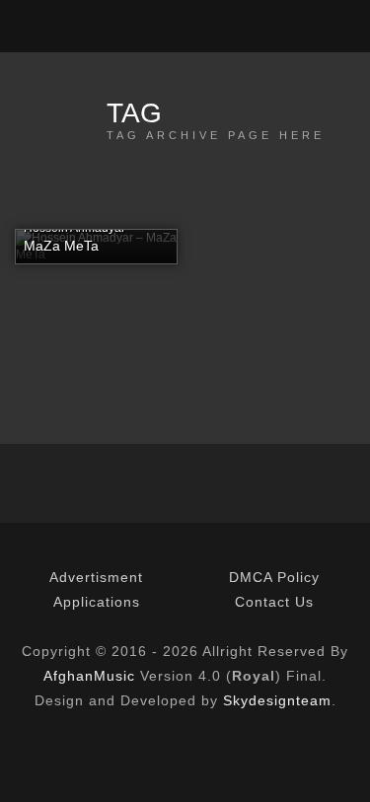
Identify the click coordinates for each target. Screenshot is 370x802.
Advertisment (96, 577)
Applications (96, 602)
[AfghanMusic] (33, 26)
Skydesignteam (277, 700)
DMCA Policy (274, 577)
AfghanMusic (89, 676)
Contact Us (274, 602)
